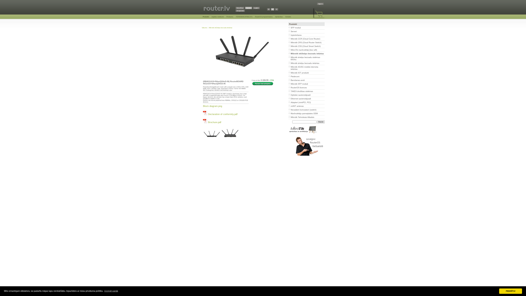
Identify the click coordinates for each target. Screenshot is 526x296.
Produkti (206, 17)
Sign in (320, 4)
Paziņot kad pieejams (262, 83)
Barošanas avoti (298, 80)
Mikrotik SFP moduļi (299, 84)
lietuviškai (240, 8)
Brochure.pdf (214, 122)
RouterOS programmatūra (263, 17)
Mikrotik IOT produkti (300, 73)
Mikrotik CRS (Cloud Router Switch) (306, 42)
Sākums (204, 28)
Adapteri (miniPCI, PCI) (301, 102)
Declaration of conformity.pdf (222, 114)
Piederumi (295, 76)
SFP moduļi (296, 28)
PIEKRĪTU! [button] (510, 291)
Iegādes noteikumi (218, 17)
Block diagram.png (212, 106)
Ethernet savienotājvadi (301, 99)
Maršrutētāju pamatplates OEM (304, 113)
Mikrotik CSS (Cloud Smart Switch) (306, 46)
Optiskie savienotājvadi (301, 95)
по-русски (240, 11)
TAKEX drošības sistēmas (302, 91)
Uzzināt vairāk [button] (111, 291)
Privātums (229, 17)
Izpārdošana (296, 35)
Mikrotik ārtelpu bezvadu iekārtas (305, 63)
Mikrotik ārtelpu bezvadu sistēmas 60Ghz (305, 58)
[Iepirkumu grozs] (319, 18)
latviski (248, 8)
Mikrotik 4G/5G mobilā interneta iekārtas (304, 68)
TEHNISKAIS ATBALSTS (244, 17)
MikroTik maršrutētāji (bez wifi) (304, 50)
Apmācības (279, 17)
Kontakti (288, 17)
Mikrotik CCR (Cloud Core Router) (305, 39)
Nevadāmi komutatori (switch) (303, 110)
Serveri (294, 31)
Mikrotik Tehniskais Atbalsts (302, 117)
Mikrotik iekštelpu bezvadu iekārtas (220, 28)
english (256, 8)
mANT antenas (297, 106)
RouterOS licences (299, 87)
